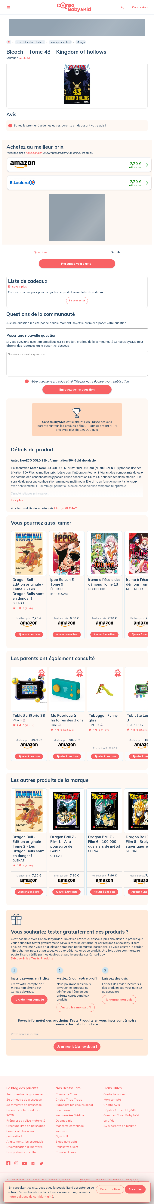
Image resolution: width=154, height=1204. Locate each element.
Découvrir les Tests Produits (32, 958)
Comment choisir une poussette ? (20, 1133)
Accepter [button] (135, 1189)
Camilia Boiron (66, 1152)
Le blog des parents (22, 1088)
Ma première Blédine (70, 1115)
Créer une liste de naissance (25, 1126)
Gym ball (62, 1136)
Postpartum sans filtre (21, 1152)
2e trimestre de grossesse (24, 1099)
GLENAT (25, 58)
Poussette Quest (67, 1147)
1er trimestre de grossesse (24, 1094)
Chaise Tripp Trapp (69, 1099)
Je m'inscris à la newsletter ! (77, 1046)
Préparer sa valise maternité (25, 1120)
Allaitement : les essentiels (25, 1141)
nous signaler (34, 152)
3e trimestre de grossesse (24, 1105)
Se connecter (77, 300)
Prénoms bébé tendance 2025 (23, 1112)
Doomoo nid (64, 1120)
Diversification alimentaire (24, 1147)
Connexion (140, 7)
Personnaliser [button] (110, 1189)
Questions (41, 252)
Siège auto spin (66, 1141)
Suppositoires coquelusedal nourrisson (74, 1107)
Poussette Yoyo (66, 1094)
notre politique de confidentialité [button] (30, 1196)
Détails (115, 252)
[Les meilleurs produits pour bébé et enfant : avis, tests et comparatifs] (69, 7)
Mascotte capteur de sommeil (70, 1128)
